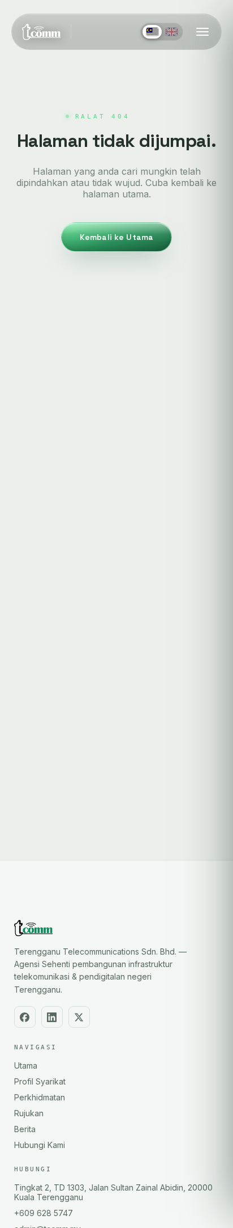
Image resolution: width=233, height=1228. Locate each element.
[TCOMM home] (41, 31)
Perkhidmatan (39, 1097)
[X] (79, 1017)
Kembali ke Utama (116, 237)
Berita (25, 1129)
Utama (25, 1065)
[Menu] (202, 31)
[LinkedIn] (52, 1017)
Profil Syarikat (40, 1081)
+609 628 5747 (43, 1213)
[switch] (161, 32)
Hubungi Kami (39, 1145)
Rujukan (29, 1113)
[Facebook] (25, 1017)
